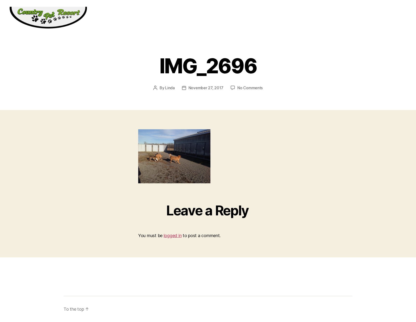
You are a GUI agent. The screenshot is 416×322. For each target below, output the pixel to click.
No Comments (250, 87)
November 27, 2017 (205, 87)
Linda (170, 87)
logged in (173, 235)
